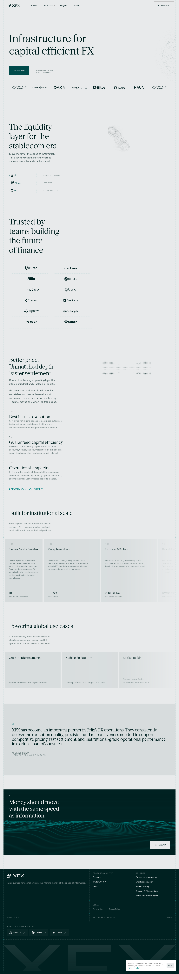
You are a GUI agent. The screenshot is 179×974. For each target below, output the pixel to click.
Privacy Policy (134, 968)
